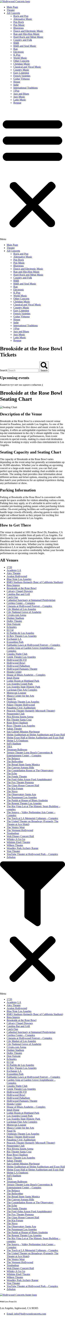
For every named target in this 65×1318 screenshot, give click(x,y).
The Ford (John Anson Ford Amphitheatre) (29, 779)
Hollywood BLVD (17, 660)
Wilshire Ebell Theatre (18, 842)
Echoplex (12, 627)
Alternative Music (22, 19)
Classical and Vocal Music (27, 66)
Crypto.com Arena (16, 615)
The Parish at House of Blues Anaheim (27, 800)
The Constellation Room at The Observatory (30, 770)
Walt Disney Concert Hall (20, 836)
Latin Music (19, 99)
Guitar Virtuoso (21, 78)
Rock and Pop (20, 16)
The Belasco (13, 758)
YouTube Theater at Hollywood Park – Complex (32, 854)
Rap (15, 48)
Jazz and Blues (21, 93)
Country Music (21, 69)
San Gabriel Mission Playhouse (23, 731)
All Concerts (13, 13)
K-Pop (16, 54)
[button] (32, 174)
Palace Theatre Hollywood (21, 704)
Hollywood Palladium (18, 665)
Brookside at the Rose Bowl (21, 588)
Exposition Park (15, 642)
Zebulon (11, 857)
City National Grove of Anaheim (24, 612)
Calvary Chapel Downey (20, 591)
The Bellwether (15, 761)
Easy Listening (21, 72)
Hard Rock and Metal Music (28, 37)
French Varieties (21, 75)
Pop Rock (18, 22)
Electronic (18, 51)
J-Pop (16, 90)
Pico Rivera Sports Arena (20, 716)
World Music (20, 57)
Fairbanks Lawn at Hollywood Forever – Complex (33, 645)
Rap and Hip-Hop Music (26, 34)
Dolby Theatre (14, 621)
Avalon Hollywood (17, 576)
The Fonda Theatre (17, 776)
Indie (16, 84)
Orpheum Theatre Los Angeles (23, 701)
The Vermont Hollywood (20, 830)
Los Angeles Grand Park (20, 683)
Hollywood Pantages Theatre (22, 668)
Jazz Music (19, 96)
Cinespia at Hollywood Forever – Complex (29, 606)
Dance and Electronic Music (28, 31)
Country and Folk (22, 40)
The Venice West (15, 827)
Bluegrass (18, 28)
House (16, 81)
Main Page (12, 7)
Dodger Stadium (15, 618)
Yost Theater (13, 851)
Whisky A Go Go (16, 839)
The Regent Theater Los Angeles (24, 803)
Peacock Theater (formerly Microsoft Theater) (31, 710)
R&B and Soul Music (24, 45)
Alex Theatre (13, 573)
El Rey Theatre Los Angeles (21, 636)
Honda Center (14, 671)
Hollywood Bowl (16, 662)
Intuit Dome (13, 677)
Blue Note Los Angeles (19, 579)
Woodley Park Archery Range (22, 848)
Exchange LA (14, 639)
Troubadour (13, 833)
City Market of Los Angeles (21, 609)
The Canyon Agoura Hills (20, 767)
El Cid (10, 630)
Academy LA (14, 570)
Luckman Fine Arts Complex (22, 689)
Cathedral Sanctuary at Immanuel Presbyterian (31, 600)
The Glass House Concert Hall (23, 785)
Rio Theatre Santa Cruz (19, 719)
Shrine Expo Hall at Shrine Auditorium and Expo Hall (35, 737)
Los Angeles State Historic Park (23, 686)
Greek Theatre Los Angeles (21, 657)
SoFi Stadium (14, 743)
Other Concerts (21, 60)
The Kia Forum (15, 788)
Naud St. (11, 698)
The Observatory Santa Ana (21, 794)
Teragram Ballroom (17, 749)
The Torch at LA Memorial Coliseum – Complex (32, 818)
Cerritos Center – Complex (21, 603)
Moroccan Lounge (16, 692)
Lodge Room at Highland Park (23, 680)
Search (3, 370)
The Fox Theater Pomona (20, 782)
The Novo (12, 791)
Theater (11, 10)
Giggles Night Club (17, 654)
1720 (9, 567)
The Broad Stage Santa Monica (23, 764)
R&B (16, 43)
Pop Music (19, 25)
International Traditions (25, 87)
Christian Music (21, 63)
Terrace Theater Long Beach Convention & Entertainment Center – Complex (29, 754)
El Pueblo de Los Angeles (20, 633)
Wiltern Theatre (15, 845)
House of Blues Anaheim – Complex (26, 674)
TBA (9, 746)
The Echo (12, 773)
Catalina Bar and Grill (18, 594)
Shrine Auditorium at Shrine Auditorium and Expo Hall (36, 734)
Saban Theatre (14, 728)
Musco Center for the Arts (20, 695)
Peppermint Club (15, 713)
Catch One (12, 597)
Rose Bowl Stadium (17, 722)
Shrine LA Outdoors (17, 740)
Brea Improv (13, 585)
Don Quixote (13, 624)
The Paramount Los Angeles (22, 797)
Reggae (17, 102)
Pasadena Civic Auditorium (21, 707)
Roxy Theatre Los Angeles (21, 725)
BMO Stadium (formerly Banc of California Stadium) (35, 582)
